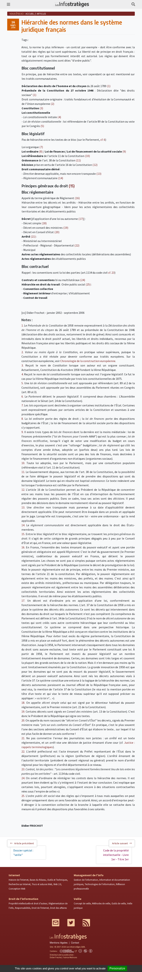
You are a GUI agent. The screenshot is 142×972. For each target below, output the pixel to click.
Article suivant (120, 843)
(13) (98, 173)
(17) (80, 219)
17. (23, 600)
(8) (41, 151)
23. (23, 769)
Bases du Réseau (38, 879)
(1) (108, 86)
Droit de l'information (23, 899)
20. (23, 720)
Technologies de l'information (100, 884)
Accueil (30, 13)
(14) (60, 178)
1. (22, 325)
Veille (77, 899)
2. (22, 352)
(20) (56, 232)
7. (22, 405)
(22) (76, 245)
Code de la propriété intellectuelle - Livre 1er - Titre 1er (116, 854)
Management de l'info (89, 875)
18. (23, 702)
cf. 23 (111, 272)
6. (22, 396)
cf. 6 (102, 139)
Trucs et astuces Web (42, 884)
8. (22, 418)
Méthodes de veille (101, 903)
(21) (33, 236)
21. (23, 738)
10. (23, 463)
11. (23, 472)
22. (23, 751)
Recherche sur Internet (20, 884)
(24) (82, 280)
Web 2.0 (57, 884)
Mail (55, 922)
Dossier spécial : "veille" (23, 852)
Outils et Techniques (57, 879)
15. (23, 534)
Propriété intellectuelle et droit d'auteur (28, 903)
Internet (14, 875)
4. (22, 374)
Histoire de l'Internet (18, 879)
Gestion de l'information (86, 879)
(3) (41, 108)
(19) (65, 227)
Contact (75, 942)
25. (23, 796)
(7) (41, 147)
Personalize (117, 968)
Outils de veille (118, 903)
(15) (72, 185)
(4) (59, 117)
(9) (124, 151)
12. (23, 489)
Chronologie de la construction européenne (87, 361)
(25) (88, 284)
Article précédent (24, 843)
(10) (87, 156)
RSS (86, 922)
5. (22, 383)
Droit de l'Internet (40, 907)
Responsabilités (22, 907)
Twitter (71, 922)
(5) (42, 126)
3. (22, 365)
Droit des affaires (58, 907)
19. (23, 711)
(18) (44, 223)
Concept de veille (82, 903)
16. (23, 547)
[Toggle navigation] (8, 4)
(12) (94, 165)
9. (22, 432)
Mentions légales (58, 942)
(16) (77, 198)
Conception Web (17, 888)
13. (23, 507)
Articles (41, 13)
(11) (78, 160)
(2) (52, 104)
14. (23, 525)
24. (23, 778)
